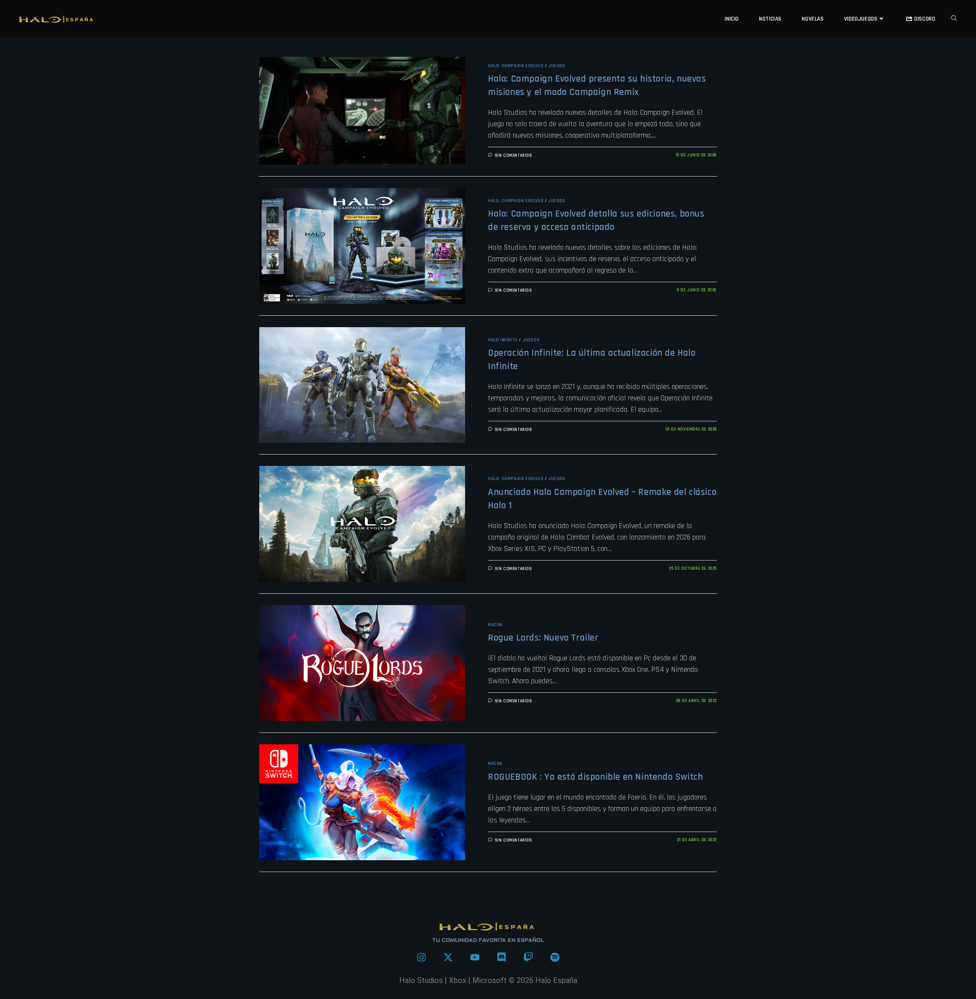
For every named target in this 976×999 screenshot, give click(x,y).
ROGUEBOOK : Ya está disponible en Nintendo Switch (595, 777)
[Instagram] (421, 957)
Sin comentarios (513, 155)
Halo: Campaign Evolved (515, 66)
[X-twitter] (448, 957)
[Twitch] (528, 957)
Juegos (556, 66)
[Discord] (501, 957)
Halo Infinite (503, 340)
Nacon (495, 625)
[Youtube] (474, 957)
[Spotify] (554, 957)
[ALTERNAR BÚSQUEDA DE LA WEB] (954, 19)
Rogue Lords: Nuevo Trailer (543, 638)
